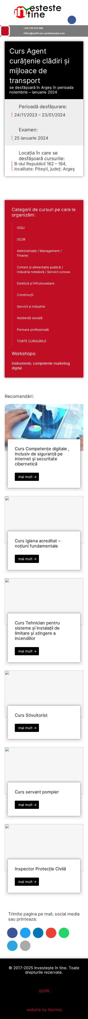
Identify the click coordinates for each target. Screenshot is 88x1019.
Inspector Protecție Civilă (40, 868)
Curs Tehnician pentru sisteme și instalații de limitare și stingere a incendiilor (37, 630)
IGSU (21, 228)
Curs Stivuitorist (31, 715)
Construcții (25, 295)
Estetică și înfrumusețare (35, 283)
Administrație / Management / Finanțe (39, 253)
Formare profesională (33, 329)
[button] (9, 30)
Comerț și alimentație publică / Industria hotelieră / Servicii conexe (43, 269)
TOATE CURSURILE (31, 341)
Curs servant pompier (37, 791)
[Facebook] (72, 20)
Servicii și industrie (31, 306)
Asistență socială (29, 318)
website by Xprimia (44, 1009)
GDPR (44, 991)
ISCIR (21, 239)
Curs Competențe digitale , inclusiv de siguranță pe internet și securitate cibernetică (42, 456)
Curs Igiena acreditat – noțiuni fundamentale (37, 543)
